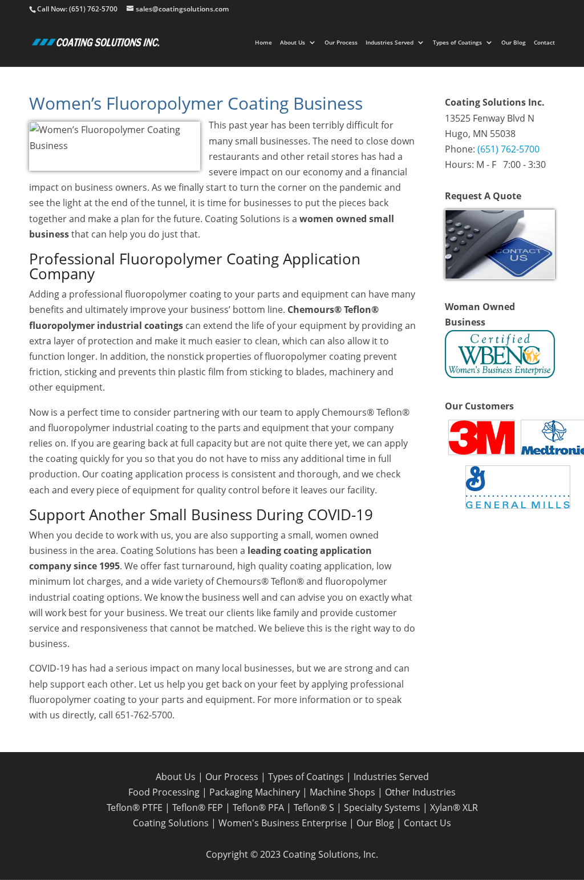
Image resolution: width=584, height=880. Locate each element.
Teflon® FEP (197, 807)
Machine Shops (342, 792)
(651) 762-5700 (508, 149)
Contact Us (427, 823)
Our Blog (513, 42)
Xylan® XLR (454, 807)
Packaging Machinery (254, 792)
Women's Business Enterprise (282, 823)
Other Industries (420, 792)
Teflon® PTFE (135, 807)
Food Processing (164, 792)
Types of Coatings (457, 42)
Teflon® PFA (258, 807)
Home (263, 42)
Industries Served (389, 42)
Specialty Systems (382, 807)
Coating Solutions (171, 823)
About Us (292, 42)
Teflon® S (314, 807)
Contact (544, 42)
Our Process (341, 42)
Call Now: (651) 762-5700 (77, 9)
